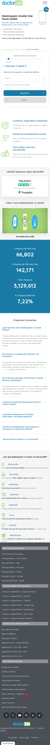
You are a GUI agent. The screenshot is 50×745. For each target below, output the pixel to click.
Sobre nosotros (8, 703)
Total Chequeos (25, 280)
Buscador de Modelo (10, 629)
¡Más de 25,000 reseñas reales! (14, 707)
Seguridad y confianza (11, 680)
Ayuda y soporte (8, 671)
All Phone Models (13, 49)
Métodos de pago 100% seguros (15, 685)
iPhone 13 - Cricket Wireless (15, 643)
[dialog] (8, 743)
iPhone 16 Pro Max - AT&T (14, 652)
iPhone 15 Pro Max (12, 656)
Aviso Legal (24, 737)
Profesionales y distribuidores (14, 689)
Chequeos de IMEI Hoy (25, 248)
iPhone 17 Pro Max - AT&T (14, 647)
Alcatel (22, 49)
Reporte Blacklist (9, 634)
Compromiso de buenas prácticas (15, 676)
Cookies (34, 737)
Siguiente (24, 93)
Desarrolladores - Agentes (15, 694)
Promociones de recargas (12, 554)
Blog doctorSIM (8, 698)
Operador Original (9, 638)
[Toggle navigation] (44, 3)
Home (4, 49)
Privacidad (12, 737)
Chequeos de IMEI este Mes (25, 264)
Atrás (24, 100)
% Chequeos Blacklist (25, 295)
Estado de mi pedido (10, 667)
